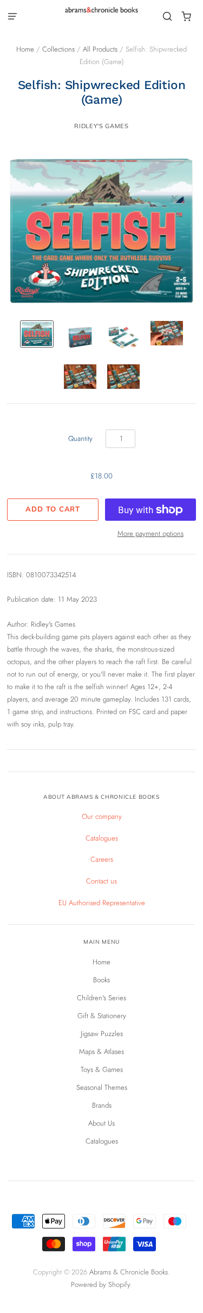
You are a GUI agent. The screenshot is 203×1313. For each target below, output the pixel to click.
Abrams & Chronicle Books (128, 1272)
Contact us (101, 881)
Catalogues (102, 838)
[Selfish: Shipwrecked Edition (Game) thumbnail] (37, 334)
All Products (100, 49)
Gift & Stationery (101, 1016)
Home (25, 49)
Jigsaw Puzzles (102, 1033)
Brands (102, 1105)
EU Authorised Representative (101, 903)
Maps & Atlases (101, 1051)
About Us (101, 1123)
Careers (101, 859)
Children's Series (101, 998)
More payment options (150, 533)
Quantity (80, 438)
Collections (58, 49)
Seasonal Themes (101, 1087)
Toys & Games (102, 1069)
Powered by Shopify (100, 1284)
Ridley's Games (101, 126)
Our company (102, 816)
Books (101, 980)
